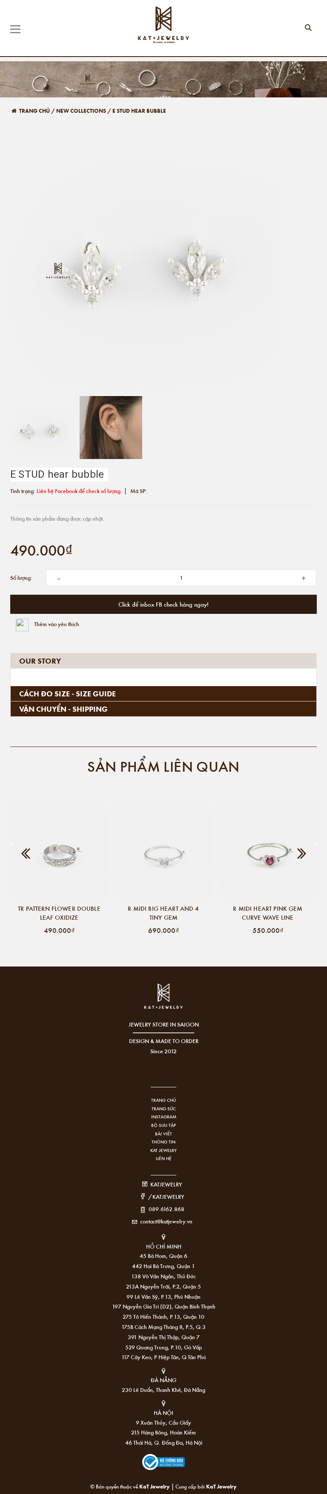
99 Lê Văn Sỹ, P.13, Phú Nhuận (163, 1296)
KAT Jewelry (163, 1150)
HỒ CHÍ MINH (163, 1246)
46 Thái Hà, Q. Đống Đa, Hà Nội (163, 1442)
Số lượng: (21, 577)
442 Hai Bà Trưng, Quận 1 (163, 1265)
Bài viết (163, 1133)
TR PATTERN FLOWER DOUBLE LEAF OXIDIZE (59, 913)
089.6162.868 (166, 1208)
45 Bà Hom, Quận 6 (163, 1255)
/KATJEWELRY (166, 1196)
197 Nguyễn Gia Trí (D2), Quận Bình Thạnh (163, 1306)
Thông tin (163, 1141)
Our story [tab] (40, 660)
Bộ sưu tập (163, 1125)
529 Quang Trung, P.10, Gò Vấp (163, 1347)
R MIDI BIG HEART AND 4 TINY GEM (163, 913)
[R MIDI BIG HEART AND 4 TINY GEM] (163, 851)
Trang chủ (163, 1100)
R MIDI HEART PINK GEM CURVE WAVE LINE (267, 913)
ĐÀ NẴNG (163, 1379)
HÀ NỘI (163, 1412)
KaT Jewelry (221, 1486)
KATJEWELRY (166, 1184)
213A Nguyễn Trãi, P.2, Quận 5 (163, 1286)
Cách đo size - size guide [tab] (67, 693)
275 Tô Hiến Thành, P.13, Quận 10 (163, 1316)
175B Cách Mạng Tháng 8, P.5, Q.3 (163, 1326)
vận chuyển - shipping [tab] (63, 708)
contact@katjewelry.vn (166, 1221)
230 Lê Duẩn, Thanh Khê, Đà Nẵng (163, 1389)
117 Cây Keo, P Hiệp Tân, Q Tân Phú (163, 1356)
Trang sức (164, 1108)
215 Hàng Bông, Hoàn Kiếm (163, 1432)
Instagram (163, 1116)
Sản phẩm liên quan (163, 766)
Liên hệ (164, 1158)
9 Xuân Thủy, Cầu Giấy (163, 1422)
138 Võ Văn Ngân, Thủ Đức (163, 1276)
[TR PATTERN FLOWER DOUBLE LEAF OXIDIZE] (59, 851)
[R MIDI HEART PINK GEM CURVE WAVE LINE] (268, 851)
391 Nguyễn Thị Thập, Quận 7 (164, 1336)
